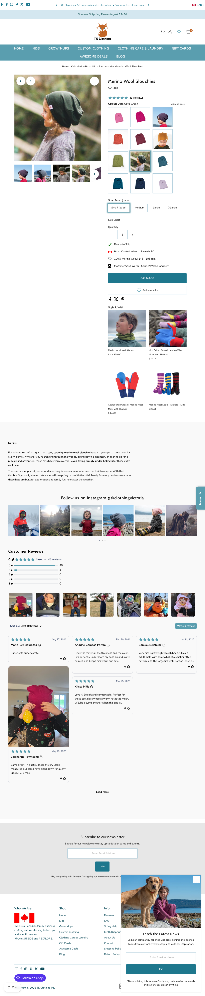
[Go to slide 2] (102, 541)
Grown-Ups (58, 48)
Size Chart (114, 220)
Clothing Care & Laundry (140, 48)
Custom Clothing (93, 48)
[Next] (148, 5)
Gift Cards (181, 48)
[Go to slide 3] (105, 541)
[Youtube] (28, 5)
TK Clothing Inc (45, 988)
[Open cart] (188, 31)
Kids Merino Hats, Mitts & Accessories (93, 66)
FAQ (106, 921)
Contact (108, 943)
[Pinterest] (17, 5)
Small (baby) (118, 207)
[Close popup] (196, 879)
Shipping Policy (113, 948)
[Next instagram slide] (191, 520)
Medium (139, 207)
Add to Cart (147, 278)
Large (156, 207)
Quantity (113, 227)
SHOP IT (23, 520)
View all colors (178, 104)
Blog (120, 56)
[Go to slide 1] (99, 541)
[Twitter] (21, 5)
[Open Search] (163, 31)
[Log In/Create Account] (170, 31)
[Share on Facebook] (110, 300)
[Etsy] (2, 5)
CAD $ (200, 5)
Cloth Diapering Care (116, 932)
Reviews (109, 915)
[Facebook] (7, 5)
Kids (36, 48)
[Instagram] (11, 5)
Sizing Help (111, 926)
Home (19, 48)
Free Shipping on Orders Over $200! (117, 5)
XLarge (172, 207)
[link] (23, 520)
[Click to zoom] (94, 81)
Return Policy (112, 954)
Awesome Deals (94, 56)
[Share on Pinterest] (122, 300)
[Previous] (56, 5)
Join (102, 866)
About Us (109, 937)
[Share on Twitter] (116, 300)
